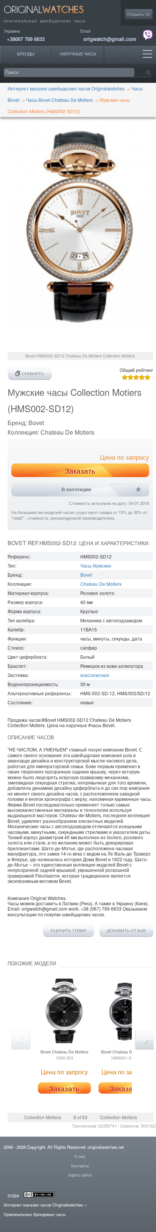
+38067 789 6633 (26, 39)
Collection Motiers (42, 1117)
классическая (94, 675)
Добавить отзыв (126, 930)
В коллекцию (76, 489)
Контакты (80, 1165)
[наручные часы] (50, 15)
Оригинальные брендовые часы (35, 1214)
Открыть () (138, 14)
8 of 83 (80, 1117)
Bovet (86, 574)
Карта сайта (80, 1175)
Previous (21, 1040)
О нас (80, 1156)
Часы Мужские (95, 565)
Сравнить (33, 373)
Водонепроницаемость (33, 684)
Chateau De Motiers (101, 583)
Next (144, 1040)
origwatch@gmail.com (109, 39)
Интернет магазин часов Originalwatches (43, 1205)
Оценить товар (68, 930)
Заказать (80, 471)
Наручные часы (78, 54)
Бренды (25, 54)
